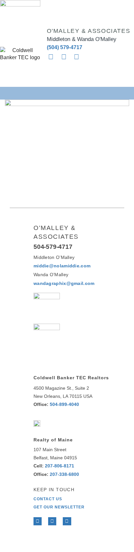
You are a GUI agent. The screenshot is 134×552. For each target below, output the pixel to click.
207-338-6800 (64, 474)
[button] (67, 93)
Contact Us (48, 499)
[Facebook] (38, 521)
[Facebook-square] (51, 57)
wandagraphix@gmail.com (64, 283)
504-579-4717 (53, 246)
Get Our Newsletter (59, 507)
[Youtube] (67, 521)
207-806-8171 (59, 465)
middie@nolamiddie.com (62, 265)
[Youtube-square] (64, 57)
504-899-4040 (64, 404)
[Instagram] (76, 57)
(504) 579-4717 (64, 47)
